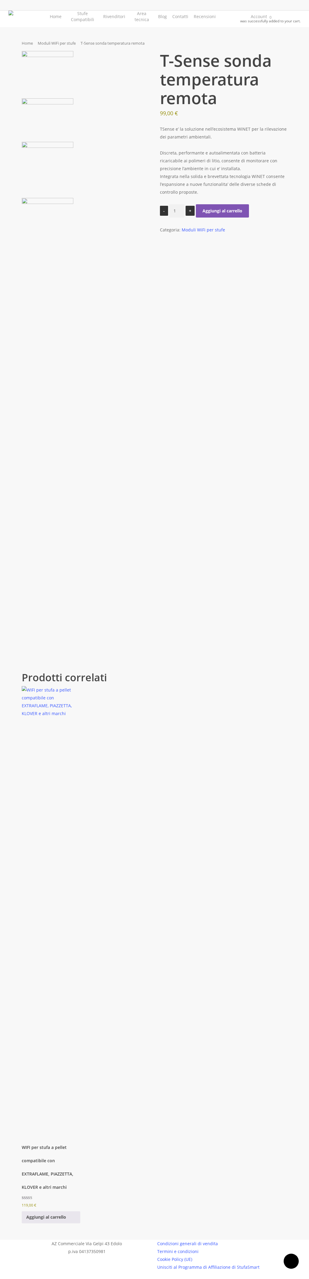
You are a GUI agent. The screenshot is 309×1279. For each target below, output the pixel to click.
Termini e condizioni (178, 1251)
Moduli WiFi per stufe (57, 43)
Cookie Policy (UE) (174, 1259)
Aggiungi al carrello (222, 211)
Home (27, 43)
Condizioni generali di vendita (187, 1243)
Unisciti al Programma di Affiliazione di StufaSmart (208, 1267)
